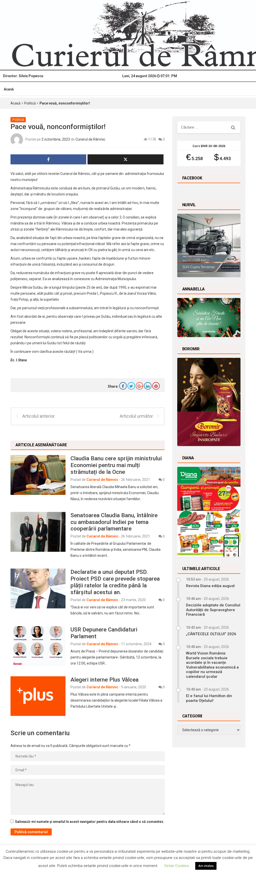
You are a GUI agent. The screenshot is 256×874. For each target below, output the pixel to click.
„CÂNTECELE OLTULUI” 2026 (211, 634)
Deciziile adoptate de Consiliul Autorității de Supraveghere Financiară (213, 610)
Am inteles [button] (206, 866)
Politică (30, 103)
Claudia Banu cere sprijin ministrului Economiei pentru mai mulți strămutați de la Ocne (116, 465)
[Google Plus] (139, 386)
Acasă (9, 89)
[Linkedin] (148, 386)
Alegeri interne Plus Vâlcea (104, 679)
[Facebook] (123, 386)
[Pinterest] (156, 386)
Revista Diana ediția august (210, 586)
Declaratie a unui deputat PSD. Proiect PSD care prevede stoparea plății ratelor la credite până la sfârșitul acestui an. (115, 582)
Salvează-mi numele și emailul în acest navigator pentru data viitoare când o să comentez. (89, 822)
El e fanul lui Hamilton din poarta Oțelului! (209, 698)
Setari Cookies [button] (176, 865)
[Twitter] (131, 386)
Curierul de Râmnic (90, 139)
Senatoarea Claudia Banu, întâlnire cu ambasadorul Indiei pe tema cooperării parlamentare (114, 522)
